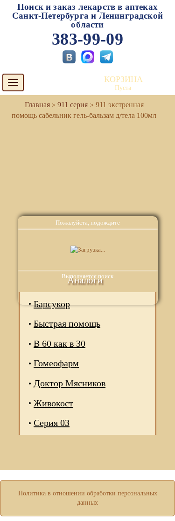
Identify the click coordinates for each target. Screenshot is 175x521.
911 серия (72, 105)
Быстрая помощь (67, 323)
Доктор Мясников (69, 383)
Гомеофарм (56, 363)
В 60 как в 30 (59, 343)
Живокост (53, 403)
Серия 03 (52, 423)
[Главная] (34, 105)
